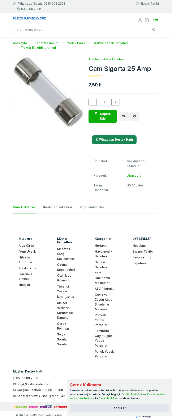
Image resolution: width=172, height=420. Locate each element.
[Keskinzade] (30, 19)
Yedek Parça (76, 43)
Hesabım (139, 245)
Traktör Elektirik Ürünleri (38, 47)
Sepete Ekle (105, 116)
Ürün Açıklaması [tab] (24, 207)
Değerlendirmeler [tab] (91, 207)
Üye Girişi (26, 245)
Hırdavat (101, 245)
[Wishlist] (134, 116)
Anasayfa (20, 43)
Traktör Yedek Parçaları (110, 43)
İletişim (24, 284)
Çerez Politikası (108, 398)
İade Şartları (66, 297)
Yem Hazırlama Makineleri (103, 278)
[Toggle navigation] (155, 20)
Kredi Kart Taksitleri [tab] (57, 207)
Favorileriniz (142, 257)
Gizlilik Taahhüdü (132, 394)
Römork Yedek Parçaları (101, 320)
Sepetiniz (139, 263)
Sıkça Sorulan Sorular (63, 339)
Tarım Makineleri (47, 43)
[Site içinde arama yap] (154, 29)
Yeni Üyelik (27, 251)
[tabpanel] (86, 221)
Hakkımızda (27, 268)
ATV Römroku (105, 288)
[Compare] (124, 116)
